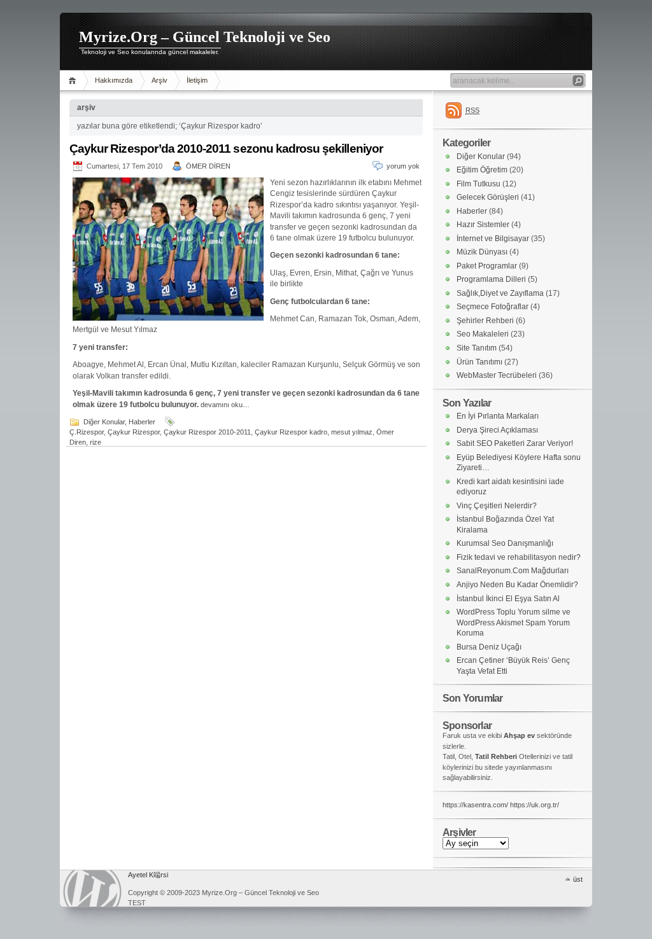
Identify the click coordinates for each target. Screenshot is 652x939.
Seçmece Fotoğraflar (492, 306)
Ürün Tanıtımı (479, 362)
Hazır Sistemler (483, 224)
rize (95, 442)
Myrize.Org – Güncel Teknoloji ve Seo (204, 37)
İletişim (197, 80)
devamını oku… (225, 404)
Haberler (142, 422)
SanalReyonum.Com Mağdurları (513, 570)
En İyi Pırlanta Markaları (498, 416)
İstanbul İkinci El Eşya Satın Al (508, 598)
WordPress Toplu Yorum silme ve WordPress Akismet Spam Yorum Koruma (513, 622)
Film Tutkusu (478, 183)
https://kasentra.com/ (475, 805)
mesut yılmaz (351, 432)
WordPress (92, 888)
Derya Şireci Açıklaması (497, 430)
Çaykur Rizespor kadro (291, 432)
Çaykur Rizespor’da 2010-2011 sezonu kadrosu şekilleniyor (226, 148)
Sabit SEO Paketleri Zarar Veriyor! (515, 443)
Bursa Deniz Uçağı (489, 647)
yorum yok (403, 166)
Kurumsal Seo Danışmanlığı (505, 543)
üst (578, 879)
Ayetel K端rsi (148, 875)
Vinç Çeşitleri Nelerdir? (497, 505)
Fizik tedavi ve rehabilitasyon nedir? (519, 557)
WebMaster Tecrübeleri (497, 375)
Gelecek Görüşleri (488, 197)
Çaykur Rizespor (134, 432)
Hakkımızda (113, 80)
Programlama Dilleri (491, 279)
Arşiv (159, 80)
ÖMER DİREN (208, 166)
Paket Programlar (487, 265)
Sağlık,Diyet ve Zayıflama (500, 293)
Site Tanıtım (477, 348)
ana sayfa (74, 80)
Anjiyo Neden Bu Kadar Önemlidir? (517, 584)
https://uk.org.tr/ (534, 805)
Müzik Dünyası (482, 251)
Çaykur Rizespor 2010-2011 (207, 432)
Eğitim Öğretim (482, 169)
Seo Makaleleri (483, 334)
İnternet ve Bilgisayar (493, 238)
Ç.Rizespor (86, 432)
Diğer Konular (104, 422)
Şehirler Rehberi (485, 320)
